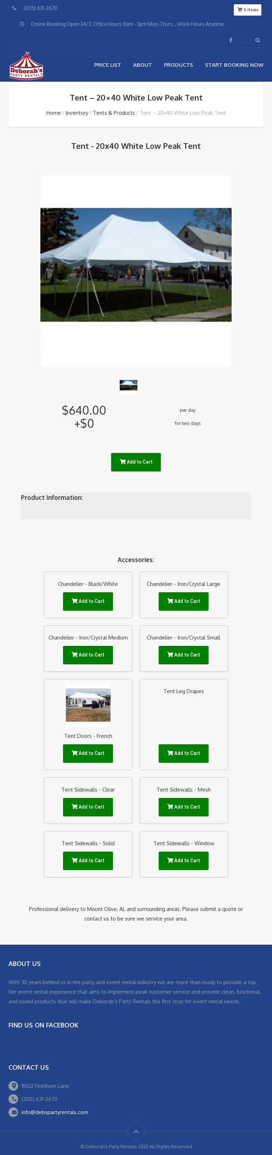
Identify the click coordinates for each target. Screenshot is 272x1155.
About (142, 64)
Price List (107, 64)
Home (53, 112)
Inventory (77, 112)
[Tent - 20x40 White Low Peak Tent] (128, 386)
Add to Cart (139, 462)
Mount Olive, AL (106, 909)
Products (178, 64)
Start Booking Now (234, 64)
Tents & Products (114, 112)
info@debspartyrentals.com (55, 1112)
